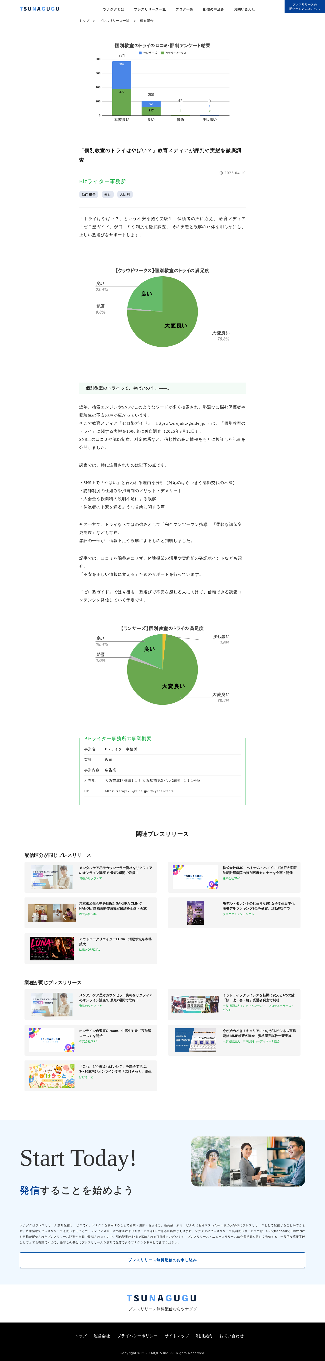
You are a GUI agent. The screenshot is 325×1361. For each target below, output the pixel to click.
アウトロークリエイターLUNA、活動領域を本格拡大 (115, 941)
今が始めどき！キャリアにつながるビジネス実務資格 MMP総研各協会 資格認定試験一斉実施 (259, 1033)
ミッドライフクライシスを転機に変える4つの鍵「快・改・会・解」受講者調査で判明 (259, 997)
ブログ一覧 (184, 9)
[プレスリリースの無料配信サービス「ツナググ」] (42, 9)
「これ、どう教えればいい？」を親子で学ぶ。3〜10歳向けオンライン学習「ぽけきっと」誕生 (115, 1068)
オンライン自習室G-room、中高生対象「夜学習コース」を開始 (115, 1033)
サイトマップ (177, 1336)
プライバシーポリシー (137, 1336)
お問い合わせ (244, 9)
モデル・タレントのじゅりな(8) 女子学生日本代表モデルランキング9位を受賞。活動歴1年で (259, 905)
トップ (84, 21)
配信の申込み (213, 9)
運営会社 (102, 1336)
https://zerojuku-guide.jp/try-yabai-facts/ (140, 791)
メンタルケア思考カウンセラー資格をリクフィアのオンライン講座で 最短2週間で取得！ (116, 870)
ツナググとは (113, 9)
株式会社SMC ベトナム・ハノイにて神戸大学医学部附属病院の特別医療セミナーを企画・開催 (260, 870)
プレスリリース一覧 (150, 9)
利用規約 (204, 1336)
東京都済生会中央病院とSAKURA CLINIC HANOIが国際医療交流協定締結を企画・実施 (113, 905)
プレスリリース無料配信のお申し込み (162, 1260)
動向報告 (146, 21)
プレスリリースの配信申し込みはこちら (304, 6)
